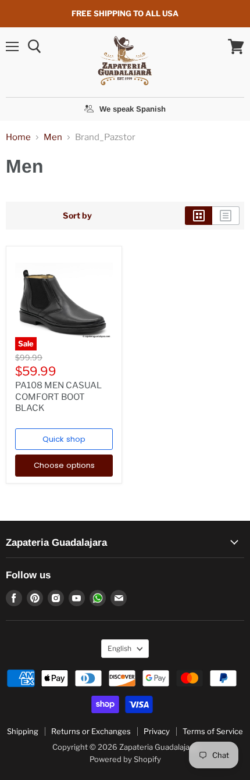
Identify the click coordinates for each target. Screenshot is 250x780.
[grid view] (198, 215)
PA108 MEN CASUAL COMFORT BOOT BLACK (58, 396)
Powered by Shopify (125, 759)
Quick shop (63, 439)
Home (18, 137)
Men (53, 137)
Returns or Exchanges (91, 731)
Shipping (22, 731)
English (119, 648)
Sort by (77, 215)
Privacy (157, 731)
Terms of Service (213, 731)
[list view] (226, 215)
